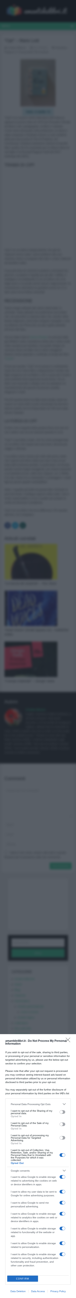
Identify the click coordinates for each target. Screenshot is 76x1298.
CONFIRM (22, 1278)
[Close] (69, 1041)
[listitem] (38, 1104)
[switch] (62, 1112)
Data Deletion (18, 1291)
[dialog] (38, 1166)
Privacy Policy (58, 1291)
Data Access (38, 1291)
